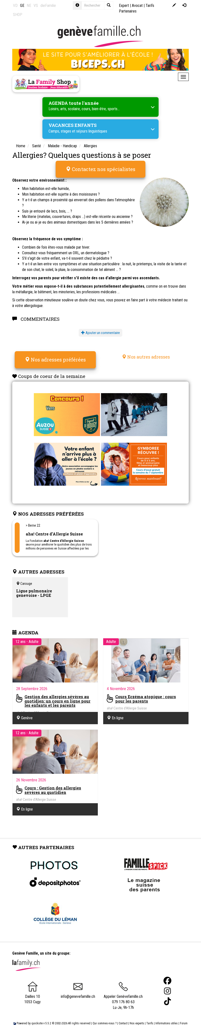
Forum (184, 1023)
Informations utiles (166, 1023)
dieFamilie (48, 5)
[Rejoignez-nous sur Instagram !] (167, 991)
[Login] (184, 5)
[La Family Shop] (45, 84)
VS (36, 5)
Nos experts (137, 1023)
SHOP (17, 14)
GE (22, 5)
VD (15, 5)
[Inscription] (174, 5)
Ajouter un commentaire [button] (102, 333)
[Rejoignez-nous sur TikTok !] (167, 1001)
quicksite (37, 1023)
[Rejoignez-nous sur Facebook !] (167, 980)
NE (29, 5)
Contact (123, 1023)
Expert (124, 5)
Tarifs (149, 1023)
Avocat (137, 5)
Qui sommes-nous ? (104, 1023)
